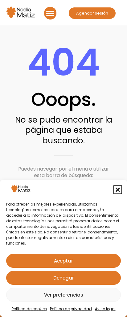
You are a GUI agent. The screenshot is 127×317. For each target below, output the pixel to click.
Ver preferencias (63, 295)
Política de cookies (29, 308)
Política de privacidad (71, 308)
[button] (118, 190)
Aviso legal (105, 308)
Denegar (63, 278)
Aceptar (63, 261)
